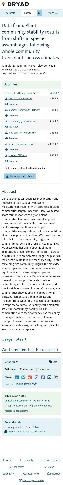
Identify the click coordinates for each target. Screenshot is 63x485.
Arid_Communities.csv (20, 98)
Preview (13, 104)
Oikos (36, 427)
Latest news (32, 474)
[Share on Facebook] (43, 377)
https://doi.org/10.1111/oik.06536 (26, 432)
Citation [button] (10, 362)
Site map (49, 467)
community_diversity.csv (22, 121)
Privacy (7, 460)
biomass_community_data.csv (24, 110)
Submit (10, 13)
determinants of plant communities (33, 406)
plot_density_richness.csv (22, 133)
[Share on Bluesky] (23, 377)
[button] (31, 93)
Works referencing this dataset (28, 350)
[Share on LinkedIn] (17, 377)
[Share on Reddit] (30, 377)
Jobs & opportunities (33, 480)
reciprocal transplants (16, 411)
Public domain (23, 384)
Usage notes (12, 339)
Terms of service (51, 460)
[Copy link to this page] (56, 377)
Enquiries (11, 474)
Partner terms (16, 467)
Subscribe (55, 474)
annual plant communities (19, 401)
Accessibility (26, 460)
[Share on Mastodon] (36, 377)
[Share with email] (49, 377)
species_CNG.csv (18, 155)
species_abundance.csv (21, 144)
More (51, 13)
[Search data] (39, 13)
